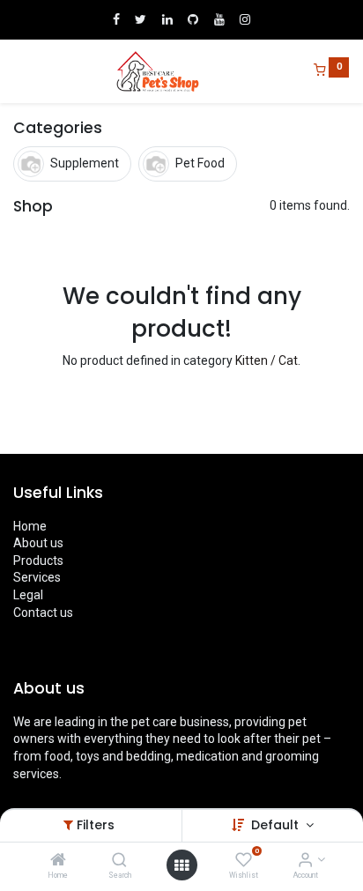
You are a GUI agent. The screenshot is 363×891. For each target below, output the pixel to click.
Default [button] (276, 825)
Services (37, 577)
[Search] (119, 861)
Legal (28, 595)
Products (38, 560)
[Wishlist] (243, 861)
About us (38, 543)
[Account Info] (305, 861)
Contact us (43, 612)
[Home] (58, 861)
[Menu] (15, 71)
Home (30, 526)
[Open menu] (181, 865)
